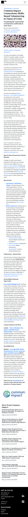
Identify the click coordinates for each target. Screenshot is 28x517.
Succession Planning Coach (12, 284)
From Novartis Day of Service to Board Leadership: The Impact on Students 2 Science (13, 411)
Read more (22, 316)
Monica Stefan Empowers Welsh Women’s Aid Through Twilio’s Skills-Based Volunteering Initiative (14, 420)
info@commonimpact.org (11, 152)
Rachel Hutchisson (14, 243)
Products (3, 510)
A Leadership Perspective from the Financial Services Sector (14, 274)
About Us (3, 503)
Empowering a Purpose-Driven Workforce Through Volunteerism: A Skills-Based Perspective (14, 430)
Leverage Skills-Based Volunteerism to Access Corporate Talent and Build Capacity (14, 351)
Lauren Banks (12, 249)
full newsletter (17, 380)
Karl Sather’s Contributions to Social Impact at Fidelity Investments (14, 449)
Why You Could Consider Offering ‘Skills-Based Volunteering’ (13, 457)
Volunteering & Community (11, 8)
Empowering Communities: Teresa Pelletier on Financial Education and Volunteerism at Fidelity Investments (14, 475)
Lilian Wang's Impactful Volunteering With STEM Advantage (14, 465)
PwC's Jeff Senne (20, 168)
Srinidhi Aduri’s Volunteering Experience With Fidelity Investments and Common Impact (13, 440)
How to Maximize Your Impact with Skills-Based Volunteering (13, 329)
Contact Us (4, 501)
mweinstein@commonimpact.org (13, 320)
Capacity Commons (9, 341)
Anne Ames (12, 245)
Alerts (2, 511)
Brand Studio (4, 513)
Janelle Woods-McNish (15, 238)
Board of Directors (12, 206)
